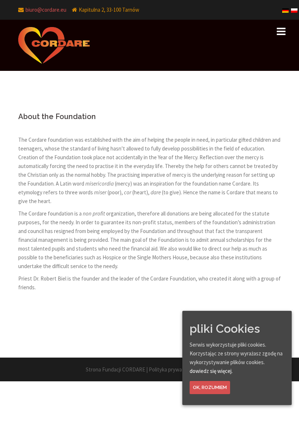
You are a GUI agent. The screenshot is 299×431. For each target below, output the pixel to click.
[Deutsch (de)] (286, 8)
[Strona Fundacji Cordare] (54, 44)
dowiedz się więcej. (211, 370)
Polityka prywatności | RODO (181, 369)
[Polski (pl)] (294, 8)
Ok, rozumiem (210, 387)
